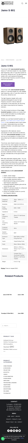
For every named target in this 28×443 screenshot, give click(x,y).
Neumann (6, 347)
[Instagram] (17, 430)
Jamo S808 (21, 313)
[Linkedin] (14, 430)
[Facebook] (8, 430)
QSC (12, 346)
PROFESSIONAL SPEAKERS (10, 382)
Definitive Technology (8, 342)
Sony (4, 351)
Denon (15, 342)
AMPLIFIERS (6, 380)
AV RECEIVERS (7, 368)
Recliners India (7, 349)
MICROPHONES (7, 389)
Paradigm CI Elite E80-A (7, 313)
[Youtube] (19, 430)
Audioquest (6, 340)
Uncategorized (6, 393)
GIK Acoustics (8, 344)
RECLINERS (6, 391)
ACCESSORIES (6, 386)
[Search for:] (5, 326)
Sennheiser (14, 349)
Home (2, 60)
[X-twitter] (11, 430)
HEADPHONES (6, 384)
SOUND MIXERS (7, 378)
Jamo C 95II (21, 294)
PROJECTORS (6, 370)
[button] (22, 3)
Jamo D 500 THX (7, 294)
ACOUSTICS (6, 372)
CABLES (5, 374)
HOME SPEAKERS (10, 60)
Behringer (11, 340)
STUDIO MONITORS (8, 376)
